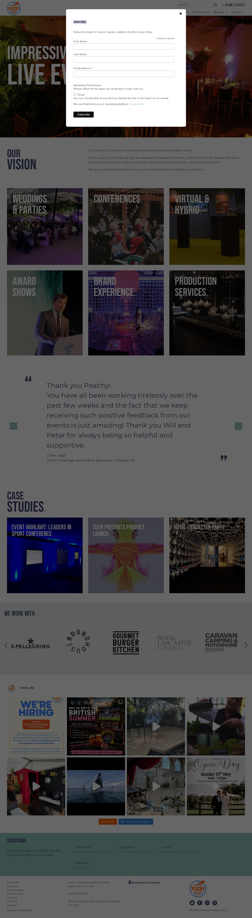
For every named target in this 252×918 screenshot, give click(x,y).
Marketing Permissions (87, 85)
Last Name (80, 54)
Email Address (83, 68)
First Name (80, 41)
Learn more (137, 104)
